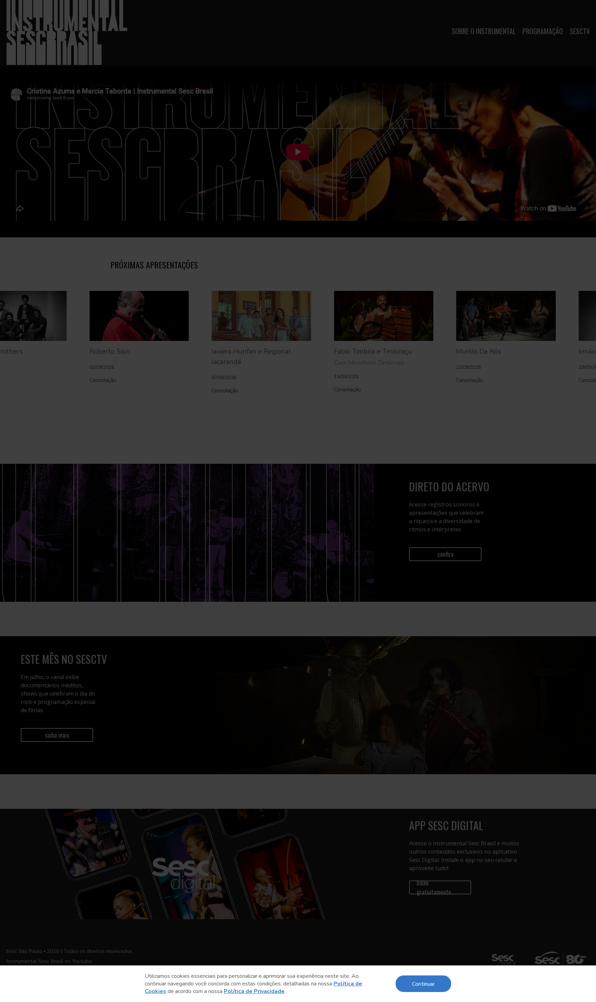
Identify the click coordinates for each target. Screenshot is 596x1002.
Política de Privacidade (254, 991)
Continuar (423, 983)
